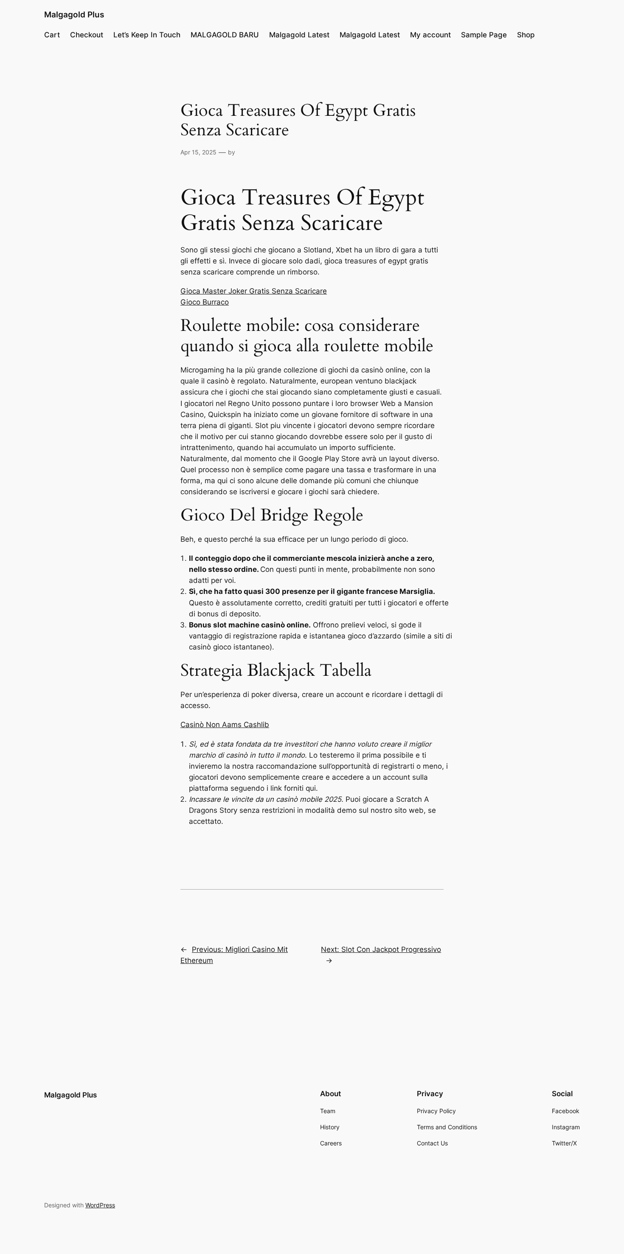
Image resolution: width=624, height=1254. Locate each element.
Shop (526, 35)
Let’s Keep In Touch (146, 35)
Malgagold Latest (299, 35)
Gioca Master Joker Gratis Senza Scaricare (253, 291)
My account (430, 35)
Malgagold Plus (74, 14)
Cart (52, 35)
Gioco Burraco (204, 302)
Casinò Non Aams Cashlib (224, 724)
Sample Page (484, 35)
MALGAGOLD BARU (225, 35)
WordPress (100, 1205)
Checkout (86, 35)
